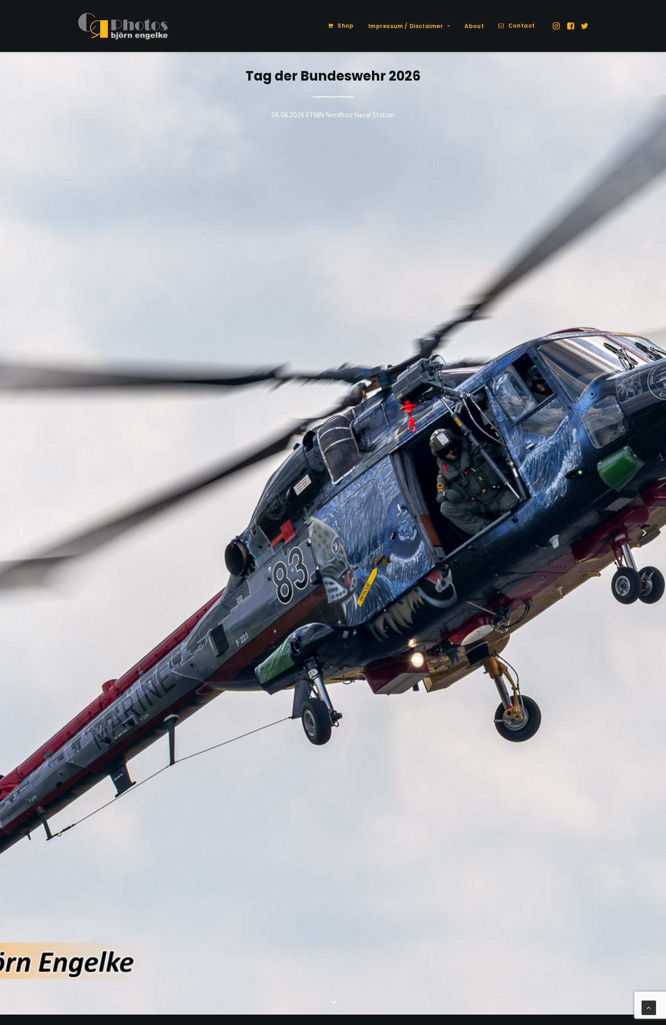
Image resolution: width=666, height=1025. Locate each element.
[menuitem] (341, 26)
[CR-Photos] (122, 25)
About (474, 26)
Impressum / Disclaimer (405, 26)
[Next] (644, 533)
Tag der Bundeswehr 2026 (333, 76)
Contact (521, 25)
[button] (557, 26)
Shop (345, 25)
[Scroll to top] (649, 1007)
